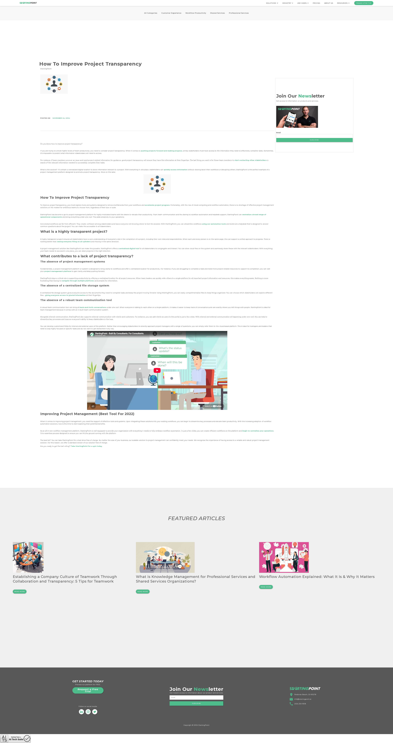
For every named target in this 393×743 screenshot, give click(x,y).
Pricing (316, 3)
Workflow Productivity (195, 13)
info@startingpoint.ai (302, 699)
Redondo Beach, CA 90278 (305, 694)
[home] (28, 2)
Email (278, 133)
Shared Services (217, 13)
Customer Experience (171, 13)
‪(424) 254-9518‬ (300, 704)
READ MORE (19, 591)
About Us (328, 3)
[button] (272, 3)
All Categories (150, 13)
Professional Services (239, 13)
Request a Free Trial (363, 3)
